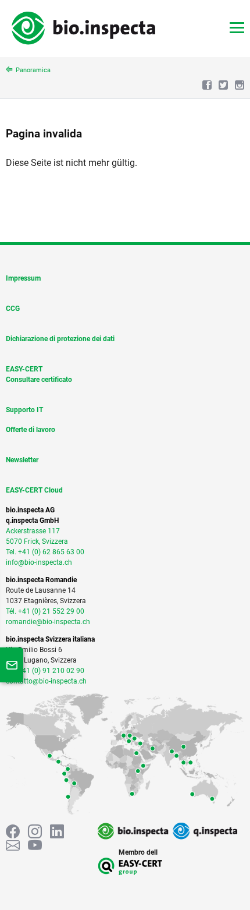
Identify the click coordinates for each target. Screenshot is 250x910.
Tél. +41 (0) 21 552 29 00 (45, 611)
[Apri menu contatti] (11, 664)
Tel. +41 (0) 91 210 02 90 (45, 671)
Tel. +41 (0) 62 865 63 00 (45, 552)
